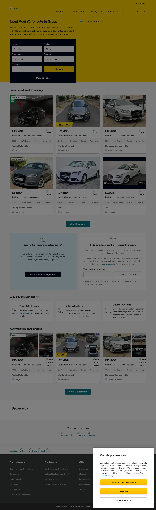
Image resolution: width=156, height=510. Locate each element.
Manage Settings (123, 500)
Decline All (123, 491)
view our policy (106, 476)
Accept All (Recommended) (124, 482)
